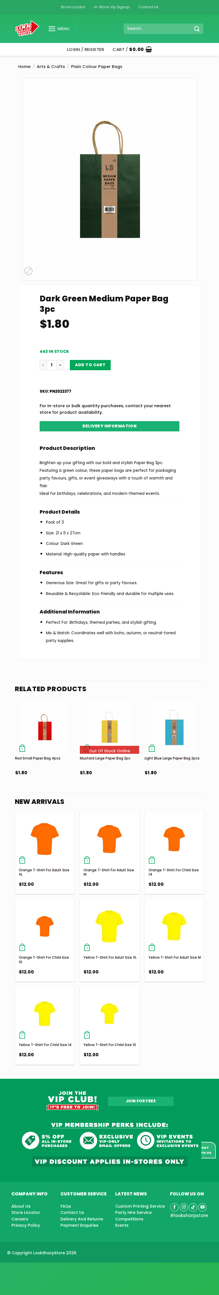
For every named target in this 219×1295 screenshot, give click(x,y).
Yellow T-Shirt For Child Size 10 (110, 1044)
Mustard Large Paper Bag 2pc (105, 758)
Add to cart (90, 365)
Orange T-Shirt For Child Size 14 (174, 872)
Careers (19, 1219)
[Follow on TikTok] (193, 1207)
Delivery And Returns (81, 1219)
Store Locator (73, 7)
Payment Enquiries (79, 1225)
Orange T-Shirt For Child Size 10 (44, 959)
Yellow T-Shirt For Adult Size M (175, 957)
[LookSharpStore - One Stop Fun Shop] (27, 28)
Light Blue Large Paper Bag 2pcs (172, 758)
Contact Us (148, 7)
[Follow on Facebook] (174, 1207)
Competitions (129, 1219)
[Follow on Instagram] (184, 1207)
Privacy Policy (25, 1225)
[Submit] (197, 28)
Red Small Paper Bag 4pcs (37, 758)
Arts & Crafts (51, 66)
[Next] (203, 750)
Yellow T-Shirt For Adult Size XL (110, 957)
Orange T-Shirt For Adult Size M (109, 872)
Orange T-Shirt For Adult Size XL (44, 872)
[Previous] (15, 750)
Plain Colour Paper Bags (96, 66)
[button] (57, 28)
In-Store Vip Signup (112, 7)
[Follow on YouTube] (202, 1207)
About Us (21, 1206)
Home (24, 66)
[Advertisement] (45, 1270)
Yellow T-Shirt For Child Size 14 (45, 1044)
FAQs (65, 1206)
